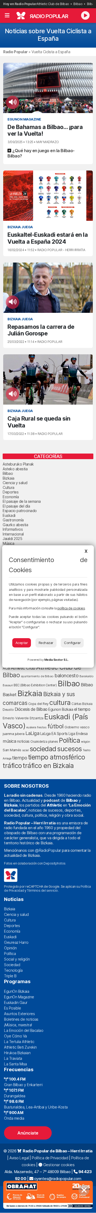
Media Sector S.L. (56, 660)
